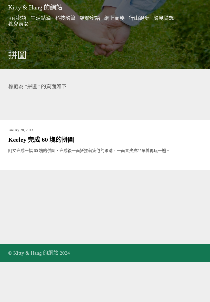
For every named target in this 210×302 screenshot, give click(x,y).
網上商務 (114, 18)
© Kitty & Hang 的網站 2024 (39, 253)
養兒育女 (18, 24)
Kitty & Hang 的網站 (35, 7)
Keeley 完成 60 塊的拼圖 (41, 139)
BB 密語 (17, 18)
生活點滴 (40, 18)
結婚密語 (90, 18)
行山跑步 (139, 18)
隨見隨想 (163, 18)
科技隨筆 (65, 18)
